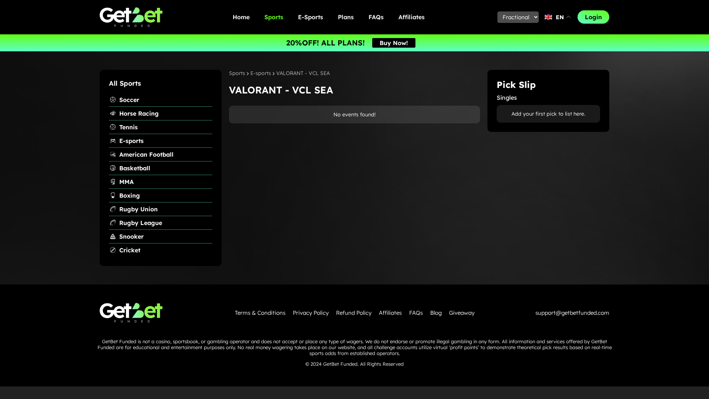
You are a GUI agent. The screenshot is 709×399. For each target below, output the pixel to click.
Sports (273, 17)
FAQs (376, 17)
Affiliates (411, 17)
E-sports (260, 73)
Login (593, 17)
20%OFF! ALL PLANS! (325, 42)
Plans (346, 17)
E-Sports (310, 17)
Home (241, 17)
